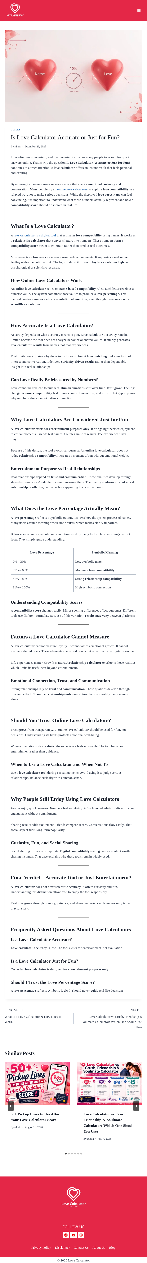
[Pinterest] (73, 1235)
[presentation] (37, 1083)
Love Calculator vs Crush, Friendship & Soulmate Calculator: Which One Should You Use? (112, 1019)
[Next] (136, 1106)
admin (17, 146)
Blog (112, 1247)
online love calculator (72, 189)
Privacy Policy (41, 1247)
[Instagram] (81, 1235)
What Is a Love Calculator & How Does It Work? (33, 1016)
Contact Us (81, 1247)
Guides (15, 129)
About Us (98, 1247)
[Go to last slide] (11, 1106)
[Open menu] (138, 10)
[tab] (66, 1154)
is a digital (35, 235)
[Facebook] (66, 1235)
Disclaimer (62, 1247)
